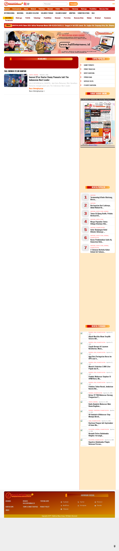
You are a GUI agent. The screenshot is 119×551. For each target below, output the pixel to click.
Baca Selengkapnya (36, 88)
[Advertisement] (97, 166)
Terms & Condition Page (30, 507)
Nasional (36, 74)
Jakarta (31, 74)
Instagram (83, 505)
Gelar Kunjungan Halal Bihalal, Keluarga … (98, 231)
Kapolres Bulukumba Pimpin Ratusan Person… (99, 443)
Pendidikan (97, 410)
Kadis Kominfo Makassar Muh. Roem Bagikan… (100, 405)
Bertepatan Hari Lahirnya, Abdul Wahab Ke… (100, 206)
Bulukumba (91, 429)
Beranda (8, 501)
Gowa (90, 421)
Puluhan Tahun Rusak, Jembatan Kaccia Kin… (101, 387)
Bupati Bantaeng (89, 73)
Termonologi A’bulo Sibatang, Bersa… (101, 198)
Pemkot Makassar (89, 69)
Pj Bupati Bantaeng (90, 85)
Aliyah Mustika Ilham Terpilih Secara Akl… (99, 337)
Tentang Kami (44, 501)
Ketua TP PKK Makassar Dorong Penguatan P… (101, 396)
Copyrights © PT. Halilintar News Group (53, 516)
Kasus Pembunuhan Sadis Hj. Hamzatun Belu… (101, 241)
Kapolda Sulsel (89, 81)
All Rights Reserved (71, 516)
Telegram (65, 509)
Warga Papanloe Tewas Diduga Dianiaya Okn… (98, 223)
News (95, 332)
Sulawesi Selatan (100, 227)
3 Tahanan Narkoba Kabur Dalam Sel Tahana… (100, 251)
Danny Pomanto (89, 65)
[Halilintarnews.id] (17, 4)
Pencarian (73, 4)
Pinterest (99, 502)
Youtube (99, 505)
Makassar (91, 332)
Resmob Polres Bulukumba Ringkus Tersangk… (99, 434)
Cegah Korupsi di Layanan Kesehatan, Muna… (98, 347)
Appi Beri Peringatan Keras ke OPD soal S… (100, 357)
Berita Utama (99, 211)
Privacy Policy (44, 507)
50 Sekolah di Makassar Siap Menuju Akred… (99, 415)
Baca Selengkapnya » (37, 91)
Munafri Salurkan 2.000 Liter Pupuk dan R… (100, 367)
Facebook (65, 502)
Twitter (82, 502)
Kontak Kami (9, 507)
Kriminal (106, 211)
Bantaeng (93, 195)
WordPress (66, 505)
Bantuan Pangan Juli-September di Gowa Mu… (101, 424)
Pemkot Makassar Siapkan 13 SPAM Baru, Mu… (100, 377)
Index (7, 510)
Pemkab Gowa (88, 77)
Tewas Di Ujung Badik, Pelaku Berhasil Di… (101, 214)
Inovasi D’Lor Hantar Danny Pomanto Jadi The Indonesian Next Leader (49, 78)
